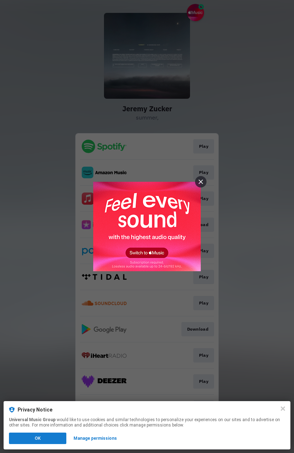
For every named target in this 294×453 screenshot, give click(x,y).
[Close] (283, 408)
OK (38, 438)
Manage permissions (95, 438)
